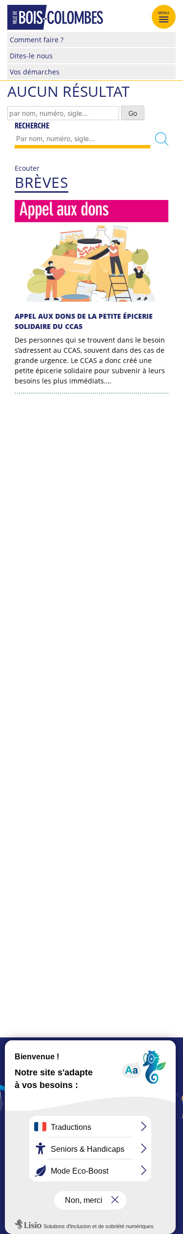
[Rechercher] (161, 139)
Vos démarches (35, 71)
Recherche (32, 125)
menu (164, 12)
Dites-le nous (31, 55)
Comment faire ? (36, 39)
